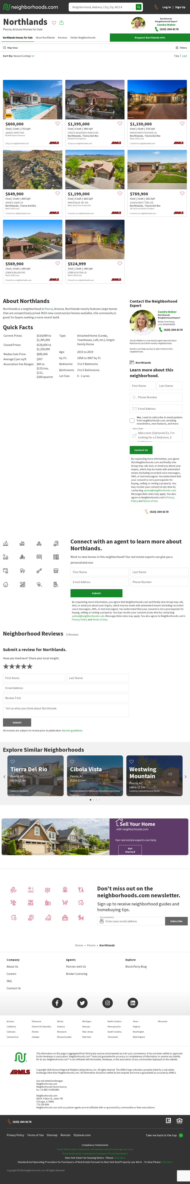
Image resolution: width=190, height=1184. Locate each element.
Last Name (166, 385)
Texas (135, 1021)
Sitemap (52, 1135)
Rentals (65, 1135)
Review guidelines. (72, 730)
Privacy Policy (79, 619)
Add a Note (138, 428)
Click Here (119, 1157)
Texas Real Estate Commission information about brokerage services (95, 1149)
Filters (183, 47)
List (184, 55)
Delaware (36, 1021)
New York (86, 1036)
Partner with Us (76, 966)
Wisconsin (163, 1021)
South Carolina (115, 1031)
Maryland (61, 1031)
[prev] (7, 100)
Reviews (62, 37)
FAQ (9, 981)
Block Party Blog (136, 966)
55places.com (82, 1135)
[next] (59, 100)
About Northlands (45, 37)
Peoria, (7, 29)
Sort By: (8, 56)
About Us (12, 966)
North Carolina (115, 1021)
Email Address (147, 408)
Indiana (61, 1026)
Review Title (13, 697)
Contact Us (14, 988)
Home (79, 945)
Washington (138, 1031)
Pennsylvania (114, 1026)
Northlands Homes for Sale (18, 37)
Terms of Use (150, 501)
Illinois (60, 1021)
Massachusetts (64, 1036)
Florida (35, 1031)
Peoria (49, 309)
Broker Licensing (76, 974)
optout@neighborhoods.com (160, 490)
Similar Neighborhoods (83, 37)
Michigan (86, 1021)
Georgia (35, 1036)
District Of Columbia (41, 1026)
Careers (11, 974)
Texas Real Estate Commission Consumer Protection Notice (95, 1153)
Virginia (136, 1026)
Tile (176, 55)
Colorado (11, 1031)
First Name (139, 385)
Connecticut (12, 1036)
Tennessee (113, 1036)
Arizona (17, 29)
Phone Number (147, 397)
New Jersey (87, 1031)
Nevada (86, 1026)
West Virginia (139, 1036)
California (11, 1026)
